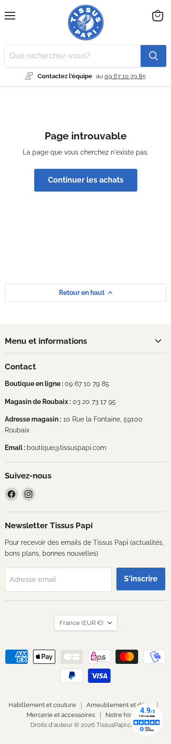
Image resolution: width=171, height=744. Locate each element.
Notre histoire (125, 714)
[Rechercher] (153, 56)
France (81, 622)
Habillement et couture (42, 704)
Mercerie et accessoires (61, 714)
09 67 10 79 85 (125, 76)
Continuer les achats (86, 179)
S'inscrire (141, 578)
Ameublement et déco (119, 704)
